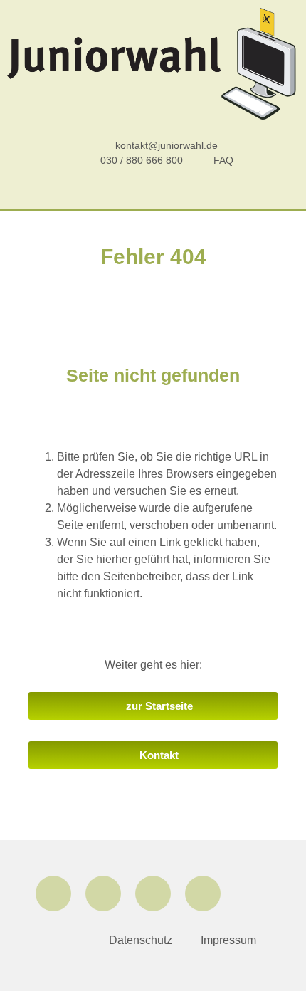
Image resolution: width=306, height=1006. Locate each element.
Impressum (228, 940)
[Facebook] (53, 893)
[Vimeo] (203, 893)
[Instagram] (103, 893)
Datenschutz (140, 940)
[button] (153, 194)
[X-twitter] (153, 893)
